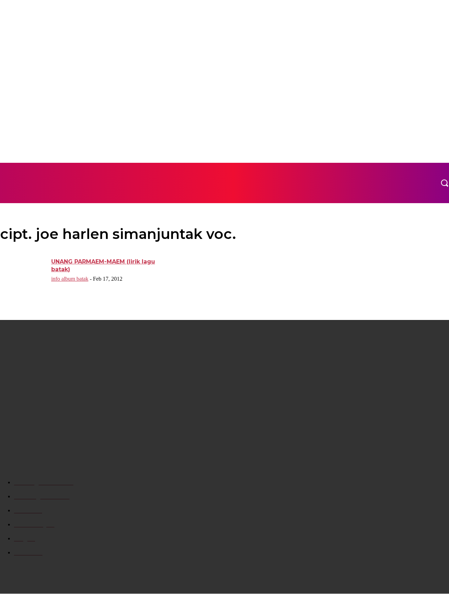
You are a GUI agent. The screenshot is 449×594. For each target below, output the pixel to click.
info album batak (69, 279)
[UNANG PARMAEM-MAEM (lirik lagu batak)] (23, 274)
